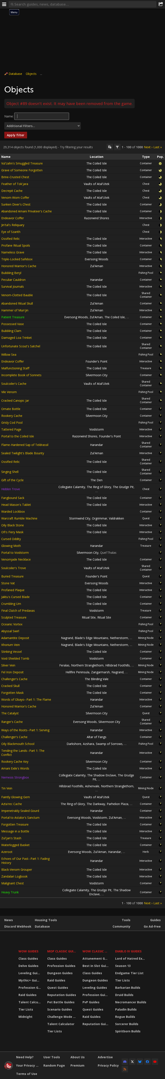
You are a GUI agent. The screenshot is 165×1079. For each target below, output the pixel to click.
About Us (77, 1057)
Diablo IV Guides (128, 951)
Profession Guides (30, 988)
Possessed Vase (12, 324)
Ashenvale (92, 786)
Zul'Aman (96, 266)
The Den (96, 480)
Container (146, 163)
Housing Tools (46, 920)
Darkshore (74, 744)
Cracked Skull (10, 686)
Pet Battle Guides (61, 1002)
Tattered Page (11, 429)
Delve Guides (28, 966)
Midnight (25, 1017)
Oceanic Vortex (11, 624)
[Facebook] (147, 1061)
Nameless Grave (12, 252)
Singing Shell (9, 472)
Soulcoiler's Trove (13, 568)
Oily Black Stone (12, 525)
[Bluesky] (140, 1061)
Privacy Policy (108, 1065)
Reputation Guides (61, 995)
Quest (146, 518)
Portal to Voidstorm (15, 553)
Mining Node (146, 638)
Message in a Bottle (15, 831)
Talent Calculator (30, 1002)
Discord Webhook (17, 926)
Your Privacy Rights (28, 1065)
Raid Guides (27, 995)
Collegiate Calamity (71, 487)
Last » (157, 147)
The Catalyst (10, 713)
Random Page (54, 1065)
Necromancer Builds (130, 1002)
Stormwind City (79, 518)
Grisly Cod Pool (12, 422)
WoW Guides (28, 951)
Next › (148, 147)
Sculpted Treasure (13, 617)
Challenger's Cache (14, 679)
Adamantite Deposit (15, 638)
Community (121, 926)
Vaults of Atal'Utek (96, 184)
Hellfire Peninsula (77, 672)
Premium (77, 1065)
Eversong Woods (96, 259)
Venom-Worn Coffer (15, 197)
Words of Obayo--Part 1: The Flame (26, 699)
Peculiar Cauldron (13, 280)
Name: (9, 116)
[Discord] (125, 1061)
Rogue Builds (125, 1017)
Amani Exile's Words (15, 768)
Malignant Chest (12, 883)
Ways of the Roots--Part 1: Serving (25, 730)
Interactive (145, 218)
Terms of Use (26, 1074)
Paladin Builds (126, 1009)
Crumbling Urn (11, 604)
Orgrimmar (99, 518)
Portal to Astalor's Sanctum (20, 818)
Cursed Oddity (11, 539)
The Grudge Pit (123, 487)
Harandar (96, 280)
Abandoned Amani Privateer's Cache (26, 211)
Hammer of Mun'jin (14, 310)
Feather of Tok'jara (14, 184)
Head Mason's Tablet (16, 505)
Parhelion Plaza (117, 804)
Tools (126, 920)
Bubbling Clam (11, 331)
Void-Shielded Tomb (15, 658)
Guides (155, 920)
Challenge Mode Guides (62, 1017)
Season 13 (123, 966)
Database (15, 74)
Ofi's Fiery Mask (12, 532)
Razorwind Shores (96, 218)
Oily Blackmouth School (17, 744)
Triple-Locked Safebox (16, 259)
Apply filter (15, 135)
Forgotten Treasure (15, 824)
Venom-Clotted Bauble (17, 295)
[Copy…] (110, 147)
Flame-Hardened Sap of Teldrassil (24, 445)
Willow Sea (8, 354)
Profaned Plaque (12, 590)
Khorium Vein (10, 645)
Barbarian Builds (127, 988)
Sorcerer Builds (126, 1024)
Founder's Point (96, 361)
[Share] (160, 4)
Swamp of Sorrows (109, 744)
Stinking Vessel (11, 652)
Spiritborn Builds (128, 1031)
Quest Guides (57, 988)
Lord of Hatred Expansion (131, 958)
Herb (146, 852)
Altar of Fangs (96, 737)
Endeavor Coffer (12, 218)
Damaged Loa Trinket (16, 338)
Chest (145, 184)
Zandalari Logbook (14, 876)
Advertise (105, 1057)
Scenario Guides (59, 1009)
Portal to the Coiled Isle (17, 436)
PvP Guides (90, 1002)
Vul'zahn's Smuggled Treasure (22, 163)
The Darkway (96, 804)
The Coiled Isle (96, 163)
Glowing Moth (11, 546)
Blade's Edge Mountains (91, 638)
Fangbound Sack (12, 498)
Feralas (64, 665)
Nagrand (67, 638)
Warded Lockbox (13, 511)
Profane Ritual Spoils (15, 245)
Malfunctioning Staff (15, 368)
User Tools (51, 1057)
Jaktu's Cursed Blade (15, 597)
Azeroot (6, 852)
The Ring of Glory (99, 487)
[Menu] (4, 4)
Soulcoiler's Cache (13, 384)
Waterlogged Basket (15, 845)
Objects (31, 74)
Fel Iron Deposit (12, 672)
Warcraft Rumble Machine (19, 518)
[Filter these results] (117, 147)
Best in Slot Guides (96, 966)
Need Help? (25, 1057)
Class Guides (28, 958)
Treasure (145, 368)
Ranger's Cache (12, 722)
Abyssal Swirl (10, 631)
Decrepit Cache (12, 191)
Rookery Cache (11, 416)
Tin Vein (6, 788)
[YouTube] (155, 1061)
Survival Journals (12, 286)
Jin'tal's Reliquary (12, 225)
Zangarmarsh (100, 672)
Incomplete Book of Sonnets (21, 375)
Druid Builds (124, 995)
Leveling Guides (30, 973)
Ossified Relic (10, 239)
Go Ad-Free (152, 926)
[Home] (8, 1069)
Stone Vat (8, 583)
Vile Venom (9, 392)
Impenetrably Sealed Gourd (20, 811)
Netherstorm (119, 638)
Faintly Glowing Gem (15, 797)
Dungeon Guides (60, 973)
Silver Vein (8, 665)
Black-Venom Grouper (16, 869)
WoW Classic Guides (96, 951)
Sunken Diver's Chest (16, 204)
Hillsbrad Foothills (117, 665)
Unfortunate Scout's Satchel (20, 346)
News (8, 920)
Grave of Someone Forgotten (22, 170)
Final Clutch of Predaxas (18, 610)
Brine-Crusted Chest (15, 177)
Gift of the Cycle (12, 480)
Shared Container (146, 295)
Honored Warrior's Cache (18, 266)
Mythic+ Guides (30, 980)
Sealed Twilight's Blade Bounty (22, 453)
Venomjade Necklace (16, 559)
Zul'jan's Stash (11, 838)
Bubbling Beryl (11, 273)
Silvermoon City (96, 375)
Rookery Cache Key (14, 761)
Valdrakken (116, 518)
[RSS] (125, 1069)
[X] (132, 1061)
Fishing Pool (146, 273)
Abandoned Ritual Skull (17, 303)
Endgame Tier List (129, 973)
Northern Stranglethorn (87, 665)
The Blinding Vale (96, 679)
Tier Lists (25, 1009)
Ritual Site (89, 617)
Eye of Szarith (10, 232)
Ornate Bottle (10, 409)
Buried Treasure (12, 576)
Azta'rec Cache (11, 804)
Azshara (88, 744)
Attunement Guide (96, 958)
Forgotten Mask (12, 693)
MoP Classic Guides (62, 951)
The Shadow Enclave (101, 775)
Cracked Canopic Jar (15, 400)
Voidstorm (96, 429)
